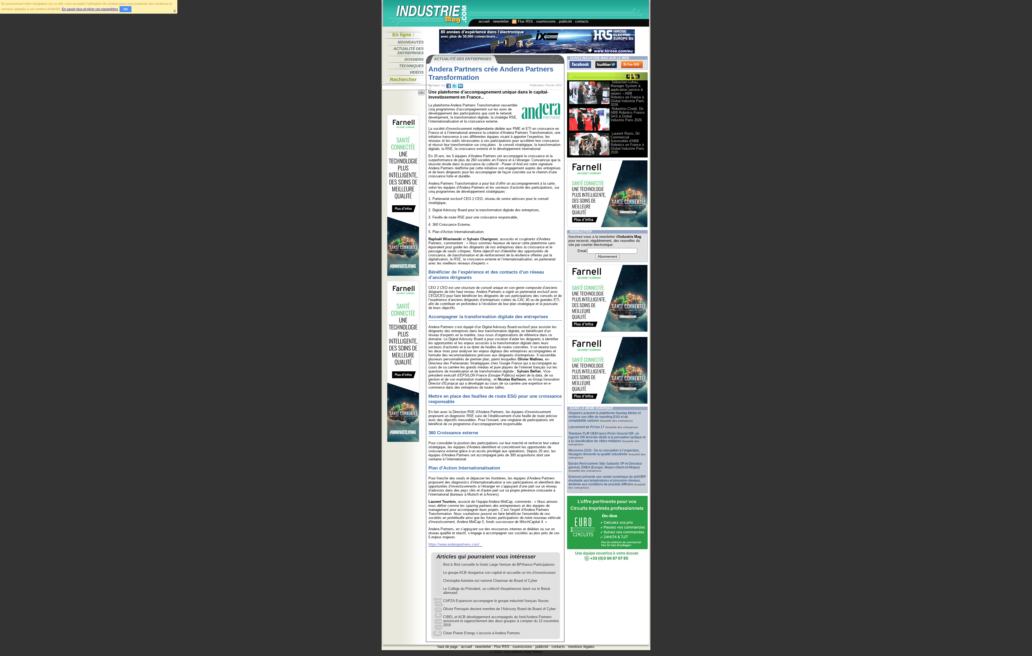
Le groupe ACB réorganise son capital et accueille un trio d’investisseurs (499, 573)
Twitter (606, 64)
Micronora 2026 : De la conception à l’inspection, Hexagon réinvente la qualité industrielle (604, 452)
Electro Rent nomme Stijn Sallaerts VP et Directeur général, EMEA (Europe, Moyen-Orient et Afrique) (605, 465)
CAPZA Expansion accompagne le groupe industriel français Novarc (496, 601)
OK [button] (125, 9)
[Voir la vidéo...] (589, 103)
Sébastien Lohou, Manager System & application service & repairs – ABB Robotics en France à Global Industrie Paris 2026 (627, 93)
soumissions (546, 21)
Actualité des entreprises (408, 50)
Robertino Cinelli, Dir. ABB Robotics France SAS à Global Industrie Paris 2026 (627, 114)
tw (454, 86)
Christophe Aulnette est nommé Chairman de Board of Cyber (490, 581)
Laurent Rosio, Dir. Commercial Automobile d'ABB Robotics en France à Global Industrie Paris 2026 (627, 142)
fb (448, 86)
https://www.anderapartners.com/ (453, 544)
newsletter (501, 21)
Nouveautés (411, 42)
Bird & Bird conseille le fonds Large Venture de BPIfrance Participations (499, 564)
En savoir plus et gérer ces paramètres (90, 9)
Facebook (580, 64)
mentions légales (581, 647)
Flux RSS (525, 21)
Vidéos (417, 72)
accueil (484, 21)
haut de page (448, 647)
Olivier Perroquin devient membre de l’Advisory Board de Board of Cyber (499, 609)
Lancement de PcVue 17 (586, 427)
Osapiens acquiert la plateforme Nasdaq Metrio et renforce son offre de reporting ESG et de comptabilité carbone (604, 416)
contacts (582, 21)
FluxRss (632, 64)
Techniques (411, 66)
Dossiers (414, 59)
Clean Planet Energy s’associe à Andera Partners (481, 633)
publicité (565, 21)
